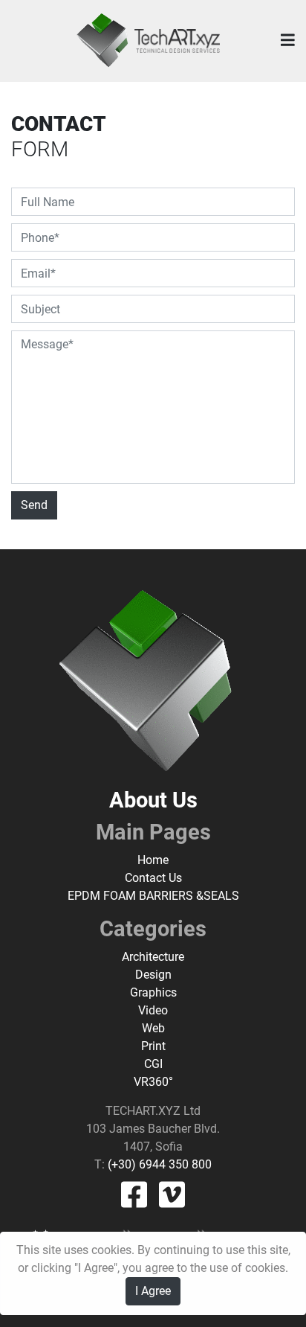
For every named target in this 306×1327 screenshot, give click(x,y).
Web (153, 1028)
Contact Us (153, 878)
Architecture (153, 957)
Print (153, 1046)
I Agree (153, 1291)
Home (153, 860)
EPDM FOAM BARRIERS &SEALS (153, 896)
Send (34, 505)
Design (153, 975)
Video (153, 1010)
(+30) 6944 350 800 (158, 1164)
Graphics (153, 992)
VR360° (153, 1082)
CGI (153, 1064)
